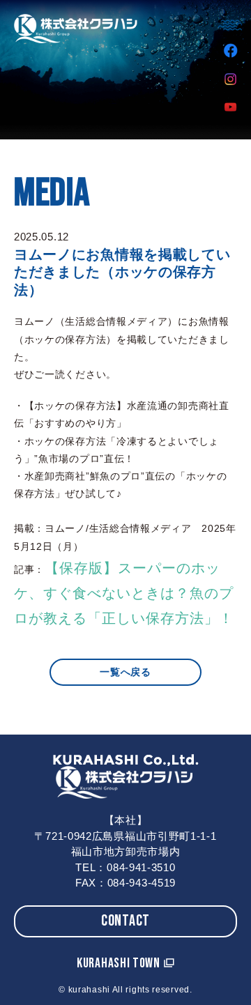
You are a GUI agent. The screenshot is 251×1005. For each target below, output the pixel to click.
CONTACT (125, 921)
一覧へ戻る (125, 671)
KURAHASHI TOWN (118, 963)
